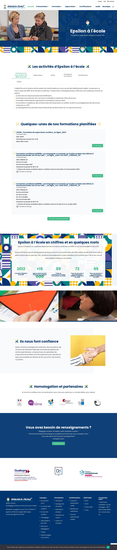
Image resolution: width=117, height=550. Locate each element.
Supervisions (37, 75)
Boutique (106, 7)
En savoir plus (98, 145)
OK (108, 547)
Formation (56, 7)
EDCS (86, 501)
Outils (53, 75)
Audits (19, 82)
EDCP (86, 504)
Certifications (85, 7)
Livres (86, 510)
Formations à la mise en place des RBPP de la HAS (21, 75)
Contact (100, 1)
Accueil (31, 7)
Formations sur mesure (68, 75)
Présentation (42, 7)
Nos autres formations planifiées (58, 219)
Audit (98, 7)
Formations (59, 501)
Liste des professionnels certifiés (74, 517)
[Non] (115, 547)
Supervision (70, 7)
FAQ (105, 1)
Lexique (43, 532)
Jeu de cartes (89, 507)
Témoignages (45, 517)
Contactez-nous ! (58, 443)
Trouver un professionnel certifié (74, 503)
